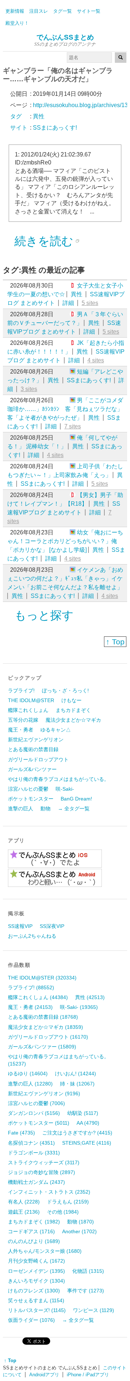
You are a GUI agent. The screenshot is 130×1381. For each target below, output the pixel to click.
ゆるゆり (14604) (28, 1073)
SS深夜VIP (52, 926)
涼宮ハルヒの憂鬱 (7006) (36, 1103)
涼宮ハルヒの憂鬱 (28, 789)
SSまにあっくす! (89, 380)
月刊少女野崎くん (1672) (36, 1261)
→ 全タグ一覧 (74, 808)
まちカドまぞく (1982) (34, 1222)
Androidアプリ (44, 1374)
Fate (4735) (21, 1133)
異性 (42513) (90, 997)
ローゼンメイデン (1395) (36, 1271)
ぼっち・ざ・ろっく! (65, 690)
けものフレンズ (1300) (34, 1291)
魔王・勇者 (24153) (30, 1007)
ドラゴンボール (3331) (34, 1153)
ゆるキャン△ (55, 730)
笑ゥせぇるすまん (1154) (36, 1300)
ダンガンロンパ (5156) (34, 1113)
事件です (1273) (85, 1291)
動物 (45, 808)
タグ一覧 (62, 11)
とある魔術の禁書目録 (33, 749)
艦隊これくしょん (28, 710)
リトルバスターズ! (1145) (37, 1310)
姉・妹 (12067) (77, 1084)
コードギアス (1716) (31, 1231)
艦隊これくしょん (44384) (38, 997)
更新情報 (14, 11)
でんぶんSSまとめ (65, 37)
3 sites (29, 389)
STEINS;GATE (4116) (86, 1143)
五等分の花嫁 (23, 720)
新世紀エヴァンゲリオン (36, 739)
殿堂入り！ (17, 23)
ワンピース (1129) (93, 1310)
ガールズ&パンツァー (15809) (42, 1047)
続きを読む (43, 241)
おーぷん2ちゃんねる (32, 936)
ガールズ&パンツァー (32, 769)
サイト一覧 (88, 11)
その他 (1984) (63, 1212)
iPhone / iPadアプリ (88, 1374)
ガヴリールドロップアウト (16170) (48, 1037)
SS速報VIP (20, 926)
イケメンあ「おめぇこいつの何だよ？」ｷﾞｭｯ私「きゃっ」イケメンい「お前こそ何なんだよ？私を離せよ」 (65, 578)
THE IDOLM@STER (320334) (42, 978)
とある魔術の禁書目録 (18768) (43, 1017)
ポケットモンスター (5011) (38, 1123)
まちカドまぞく (73, 710)
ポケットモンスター (30, 799)
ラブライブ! (21, 690)
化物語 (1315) (88, 1271)
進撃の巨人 (20, 808)
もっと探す (44, 615)
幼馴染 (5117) (82, 1113)
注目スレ (38, 11)
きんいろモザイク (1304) (36, 1281)
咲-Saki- (65, 789)
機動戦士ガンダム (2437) (36, 1182)
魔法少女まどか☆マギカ (73, 720)
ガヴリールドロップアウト (38, 759)
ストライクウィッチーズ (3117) (43, 1162)
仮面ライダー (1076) (31, 1320)
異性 (76, 294)
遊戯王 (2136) (24, 1212)
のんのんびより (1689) (34, 1241)
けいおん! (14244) (75, 1073)
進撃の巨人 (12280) (30, 1084)
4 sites (95, 360)
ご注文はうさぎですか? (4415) (77, 1133)
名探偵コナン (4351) (31, 1143)
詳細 (68, 303)
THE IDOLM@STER (31, 700)
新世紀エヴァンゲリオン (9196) (44, 1093)
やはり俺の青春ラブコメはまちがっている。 (58, 779)
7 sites (72, 426)
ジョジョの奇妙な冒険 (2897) (41, 1172)
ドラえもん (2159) (68, 1202)
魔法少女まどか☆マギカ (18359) (45, 1027)
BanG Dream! (76, 799)
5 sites (90, 303)
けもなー (71, 700)
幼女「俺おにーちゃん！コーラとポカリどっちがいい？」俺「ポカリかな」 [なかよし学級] (65, 541)
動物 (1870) (80, 1222)
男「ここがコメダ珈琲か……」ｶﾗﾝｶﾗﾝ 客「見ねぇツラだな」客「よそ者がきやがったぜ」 (65, 409)
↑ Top (115, 641)
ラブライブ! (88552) (31, 987)
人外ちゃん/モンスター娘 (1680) (45, 1251)
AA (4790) (88, 1123)
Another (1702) (79, 1231)
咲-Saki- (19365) (79, 1007)
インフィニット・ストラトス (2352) (49, 1192)
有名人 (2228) (24, 1202)
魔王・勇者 (20, 730)
